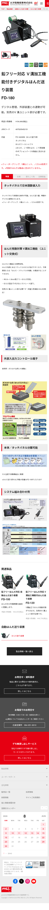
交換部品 (41, 176)
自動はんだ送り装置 (21, 9)
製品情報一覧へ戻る (24, 651)
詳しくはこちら (24, 691)
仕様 (19, 176)
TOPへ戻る (43, 904)
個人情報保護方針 (8, 802)
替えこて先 (30, 176)
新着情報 (4, 797)
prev (42, 808)
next (46, 808)
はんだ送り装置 (35, 9)
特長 (7, 176)
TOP (2, 9)
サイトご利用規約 (33, 797)
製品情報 (10, 9)
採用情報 (29, 792)
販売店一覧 (5, 792)
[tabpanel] (24, 32)
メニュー (41, 3)
